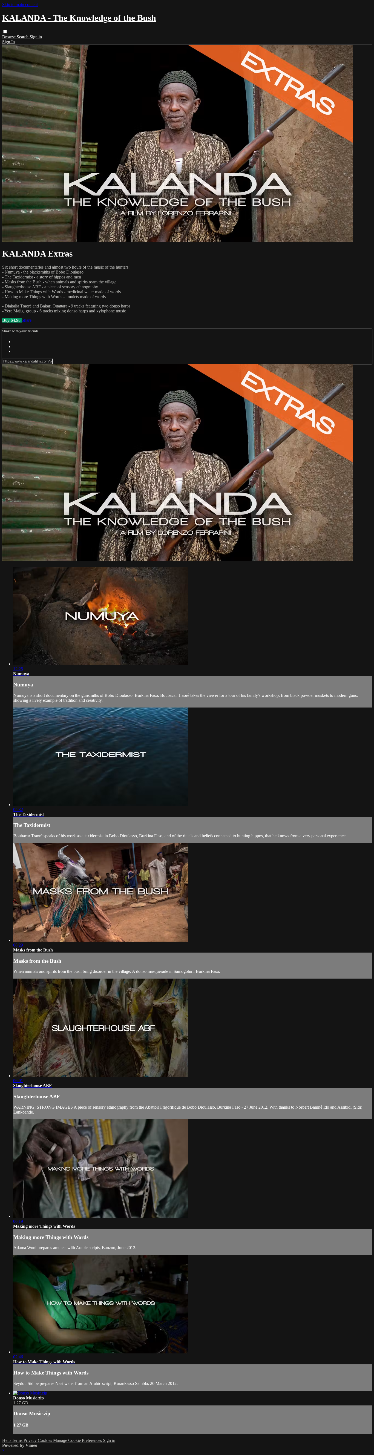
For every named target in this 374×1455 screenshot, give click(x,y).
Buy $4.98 (12, 320)
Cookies (45, 1440)
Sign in (36, 36)
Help (7, 1440)
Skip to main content (20, 4)
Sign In (8, 41)
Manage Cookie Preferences (78, 1440)
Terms (18, 1440)
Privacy (31, 1440)
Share (26, 320)
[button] (5, 31)
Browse (9, 36)
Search (23, 36)
